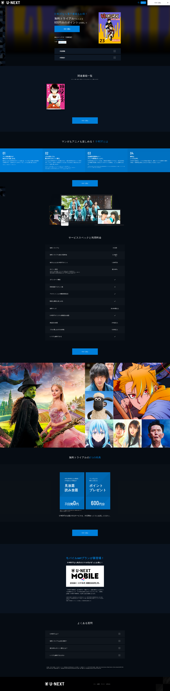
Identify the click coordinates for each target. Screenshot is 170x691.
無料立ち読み (62, 42)
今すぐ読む (157, 3)
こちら (64, 168)
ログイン (143, 2)
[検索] (138, 2)
